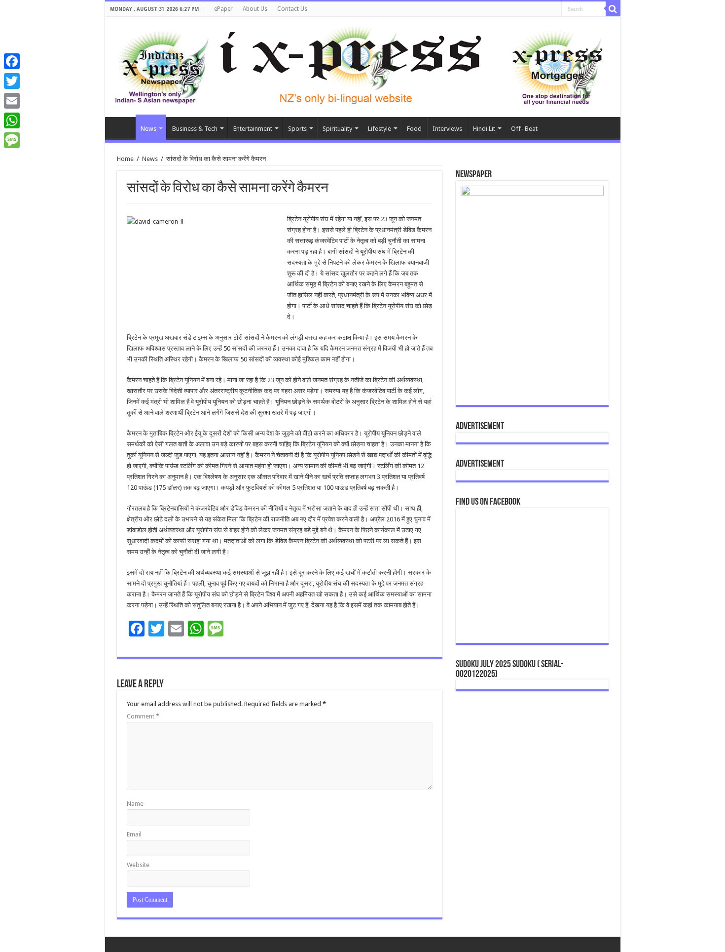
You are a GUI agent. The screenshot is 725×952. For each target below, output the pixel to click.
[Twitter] (12, 81)
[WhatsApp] (12, 120)
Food (414, 128)
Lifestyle (379, 128)
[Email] (12, 101)
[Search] (613, 8)
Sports (297, 128)
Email (134, 834)
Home (123, 127)
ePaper (223, 8)
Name (135, 803)
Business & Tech (195, 128)
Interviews (447, 128)
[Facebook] (12, 61)
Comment (143, 716)
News (148, 128)
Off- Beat (524, 128)
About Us (255, 8)
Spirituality (337, 128)
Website (138, 865)
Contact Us (292, 8)
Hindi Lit (484, 128)
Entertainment (252, 128)
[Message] (12, 140)
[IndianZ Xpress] (161, 65)
